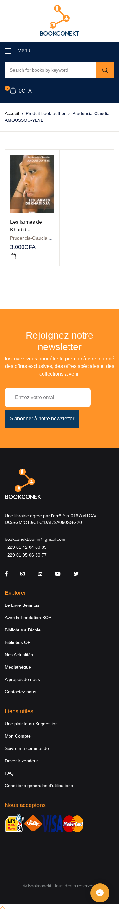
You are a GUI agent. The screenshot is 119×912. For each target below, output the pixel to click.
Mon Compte (18, 736)
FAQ (9, 773)
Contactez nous (20, 691)
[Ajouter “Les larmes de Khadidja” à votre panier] (13, 256)
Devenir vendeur (21, 760)
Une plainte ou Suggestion (31, 723)
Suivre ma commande (27, 748)
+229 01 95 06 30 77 (26, 555)
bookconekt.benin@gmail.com (35, 539)
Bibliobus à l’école (23, 629)
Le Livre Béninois (22, 605)
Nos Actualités (19, 654)
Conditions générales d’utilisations (39, 785)
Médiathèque (18, 666)
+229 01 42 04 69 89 (26, 547)
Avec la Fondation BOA (28, 617)
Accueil (12, 113)
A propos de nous (22, 679)
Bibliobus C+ (17, 642)
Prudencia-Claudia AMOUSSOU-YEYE (48, 238)
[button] (17, 51)
